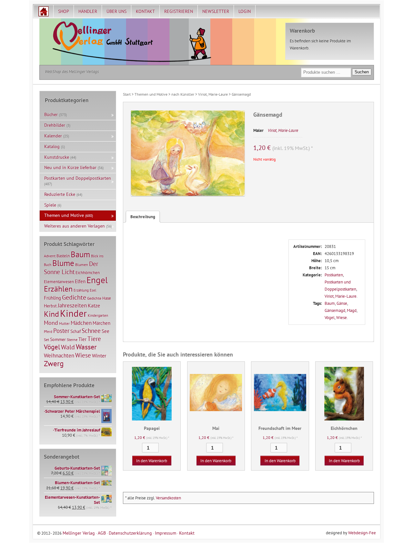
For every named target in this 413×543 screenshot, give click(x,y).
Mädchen (81, 322)
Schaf (75, 331)
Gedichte (74, 297)
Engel (97, 279)
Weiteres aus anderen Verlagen (74, 226)
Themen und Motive (151, 94)
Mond (51, 322)
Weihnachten (59, 355)
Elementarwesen (59, 281)
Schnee (91, 331)
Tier (82, 339)
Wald (68, 347)
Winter (99, 355)
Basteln (63, 256)
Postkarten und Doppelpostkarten (77, 178)
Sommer (58, 339)
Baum (330, 303)
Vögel (330, 317)
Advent (49, 255)
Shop (63, 11)
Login (244, 11)
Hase (106, 298)
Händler (87, 11)
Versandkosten (168, 498)
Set (46, 339)
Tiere (94, 339)
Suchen (362, 71)
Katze (94, 305)
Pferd (48, 331)
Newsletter (215, 11)
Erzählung (81, 290)
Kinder (73, 313)
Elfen (80, 281)
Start (127, 94)
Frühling (52, 298)
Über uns (116, 11)
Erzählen (58, 289)
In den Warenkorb (151, 460)
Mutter (64, 323)
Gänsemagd (335, 310)
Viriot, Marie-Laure (213, 94)
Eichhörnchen (88, 272)
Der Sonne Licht (71, 268)
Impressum (165, 533)
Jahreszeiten (72, 305)
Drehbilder (54, 125)
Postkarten (334, 275)
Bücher (51, 114)
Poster (61, 331)
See (105, 331)
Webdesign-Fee (362, 533)
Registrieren (178, 11)
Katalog (52, 146)
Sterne (72, 339)
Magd (352, 310)
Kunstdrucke (56, 157)
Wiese (341, 317)
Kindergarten (98, 315)
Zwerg (54, 363)
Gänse (342, 303)
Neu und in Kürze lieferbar (70, 167)
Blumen (81, 264)
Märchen (101, 323)
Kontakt (145, 11)
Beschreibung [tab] (142, 216)
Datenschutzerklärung (130, 533)
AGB (102, 533)
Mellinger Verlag (79, 533)
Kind (51, 314)
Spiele (50, 205)
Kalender (53, 136)
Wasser (86, 346)
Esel (93, 290)
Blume (63, 263)
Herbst (50, 306)
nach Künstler (182, 94)
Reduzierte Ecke (59, 194)
